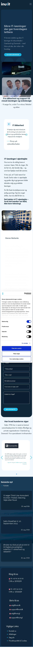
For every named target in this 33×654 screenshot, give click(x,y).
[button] (7, 134)
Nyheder (6, 485)
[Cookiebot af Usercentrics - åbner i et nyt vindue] (24, 294)
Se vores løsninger (13, 54)
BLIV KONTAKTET (10, 409)
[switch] (29, 326)
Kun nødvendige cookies (16, 359)
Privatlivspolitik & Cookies (18, 640)
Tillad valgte (16, 353)
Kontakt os (12, 630)
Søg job (11, 637)
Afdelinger (12, 634)
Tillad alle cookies (16, 348)
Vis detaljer (25, 343)
